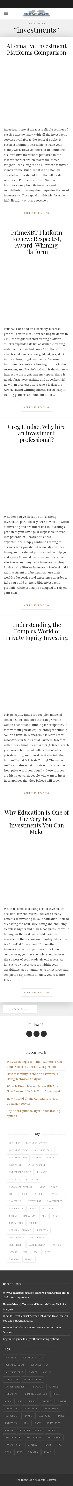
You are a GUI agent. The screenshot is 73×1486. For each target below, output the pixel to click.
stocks (13, 1252)
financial (32, 1179)
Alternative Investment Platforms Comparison (37, 49)
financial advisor (21, 1187)
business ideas (18, 1150)
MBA (44, 1216)
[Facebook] (29, 1034)
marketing (30, 1216)
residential (37, 1237)
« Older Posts (19, 1009)
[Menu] (6, 14)
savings (56, 1245)
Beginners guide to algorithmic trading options (31, 1339)
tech (36, 1252)
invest (55, 1194)
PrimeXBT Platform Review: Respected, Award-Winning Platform (36, 242)
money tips (16, 1223)
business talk (43, 1150)
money (55, 1216)
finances (14, 1179)
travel (29, 1259)
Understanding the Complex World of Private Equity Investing (36, 631)
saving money (37, 1245)
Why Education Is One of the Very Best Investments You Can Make (36, 821)
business (14, 1143)
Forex (42, 1187)
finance (42, 1172)
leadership (16, 1208)
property (42, 1230)
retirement (16, 1245)
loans (32, 1208)
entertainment (36, 1165)
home (12, 1194)
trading (14, 1259)
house (24, 1194)
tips (48, 1252)
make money (48, 1208)
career (37, 1157)
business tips (18, 1157)
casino (51, 1157)
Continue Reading (36, 213)
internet (39, 1194)
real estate (16, 1237)
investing (15, 1201)
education (15, 1165)
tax (26, 1252)
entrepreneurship (20, 1172)
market (13, 1216)
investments (54, 1201)
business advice (36, 1143)
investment (34, 1201)
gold (54, 1187)
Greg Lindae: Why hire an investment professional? (36, 433)
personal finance (20, 1230)
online (33, 1223)
